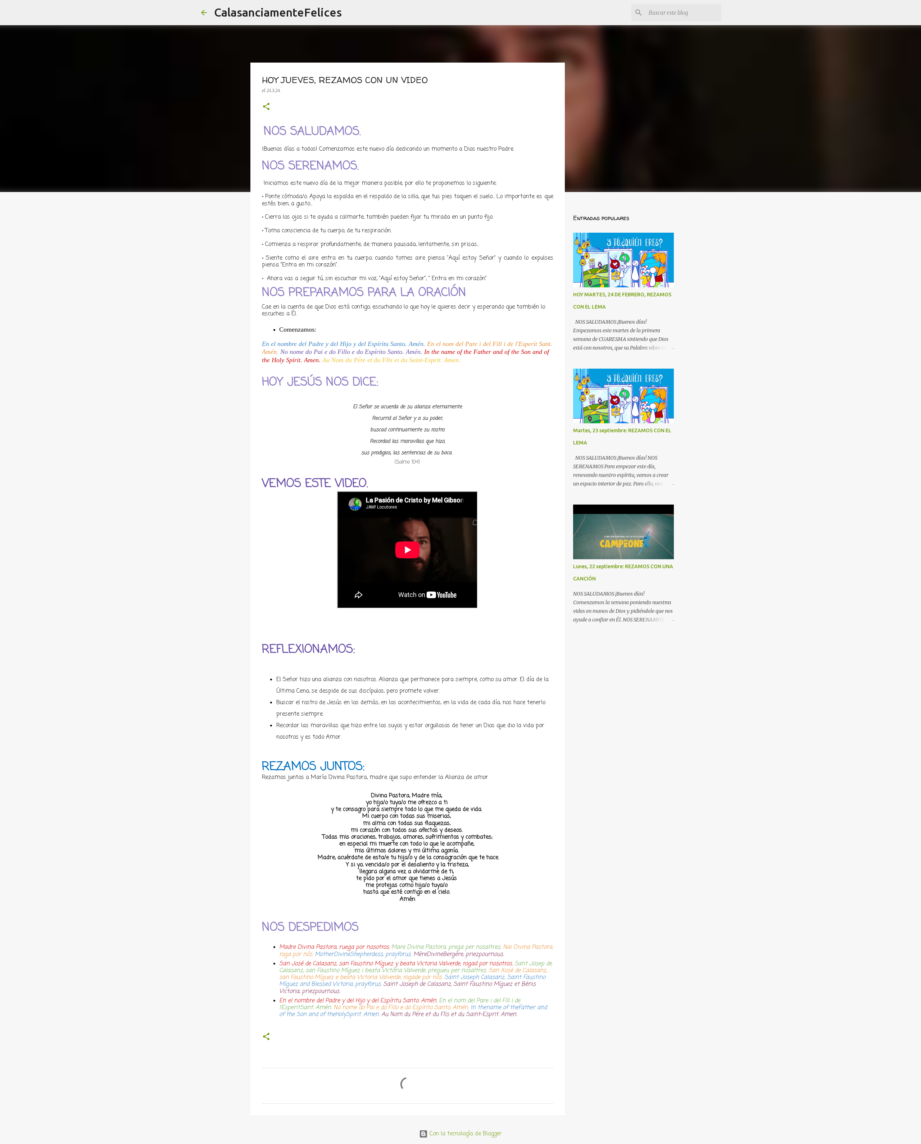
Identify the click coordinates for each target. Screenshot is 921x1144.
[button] (266, 107)
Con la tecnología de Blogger (465, 1134)
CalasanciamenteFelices (278, 12)
